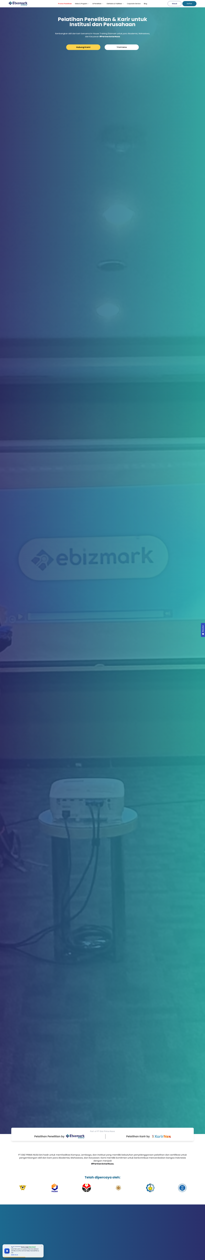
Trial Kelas (122, 47)
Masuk (174, 4)
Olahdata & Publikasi (114, 4)
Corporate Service (134, 4)
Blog (145, 4)
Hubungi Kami (83, 47)
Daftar (189, 4)
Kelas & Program (81, 4)
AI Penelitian (96, 4)
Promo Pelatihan (65, 4)
